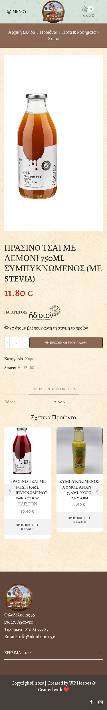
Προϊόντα (48, 32)
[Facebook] (19, 367)
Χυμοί (53, 38)
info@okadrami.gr (36, 637)
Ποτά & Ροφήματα (79, 32)
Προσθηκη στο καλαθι (68, 343)
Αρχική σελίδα (21, 32)
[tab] (54, 389)
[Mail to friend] (31, 367)
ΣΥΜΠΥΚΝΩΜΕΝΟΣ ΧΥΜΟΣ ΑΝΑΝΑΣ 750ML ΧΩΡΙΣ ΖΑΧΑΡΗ (79, 490)
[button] (10, 490)
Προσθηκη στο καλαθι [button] (27, 527)
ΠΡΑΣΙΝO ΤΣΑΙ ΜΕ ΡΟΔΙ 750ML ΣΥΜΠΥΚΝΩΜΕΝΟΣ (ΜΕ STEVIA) (27, 490)
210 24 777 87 (37, 629)
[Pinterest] (25, 367)
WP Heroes (80, 683)
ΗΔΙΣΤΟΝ (27, 504)
